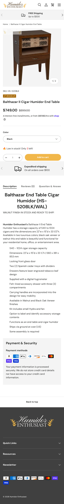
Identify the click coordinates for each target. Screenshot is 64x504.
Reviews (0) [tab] (28, 186)
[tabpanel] (32, 262)
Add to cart (43, 157)
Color (6, 132)
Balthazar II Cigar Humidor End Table (26, 24)
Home (5, 24)
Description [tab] (10, 186)
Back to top (32, 401)
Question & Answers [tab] (51, 186)
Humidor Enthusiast (18, 497)
